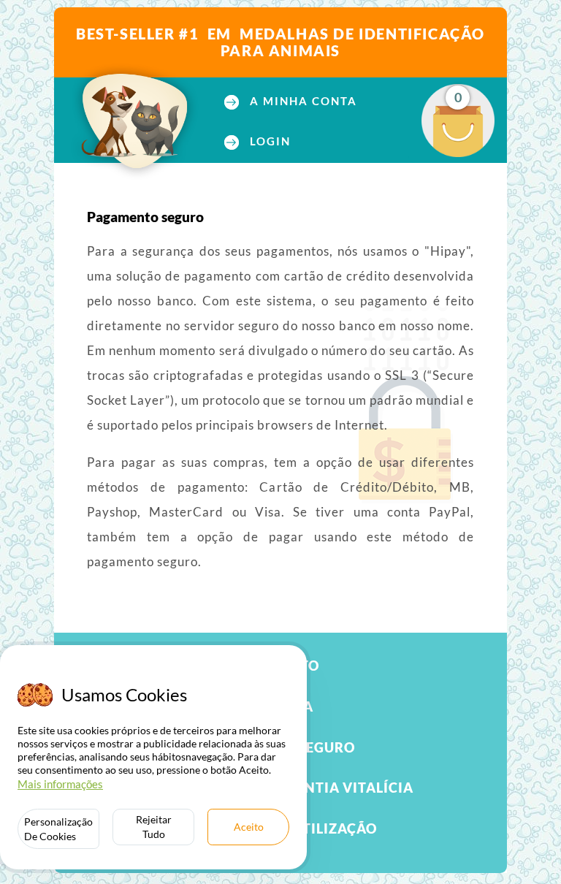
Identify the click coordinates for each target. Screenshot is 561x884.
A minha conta (301, 101)
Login (268, 141)
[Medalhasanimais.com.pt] (135, 121)
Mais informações (60, 783)
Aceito (249, 826)
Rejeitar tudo (154, 826)
